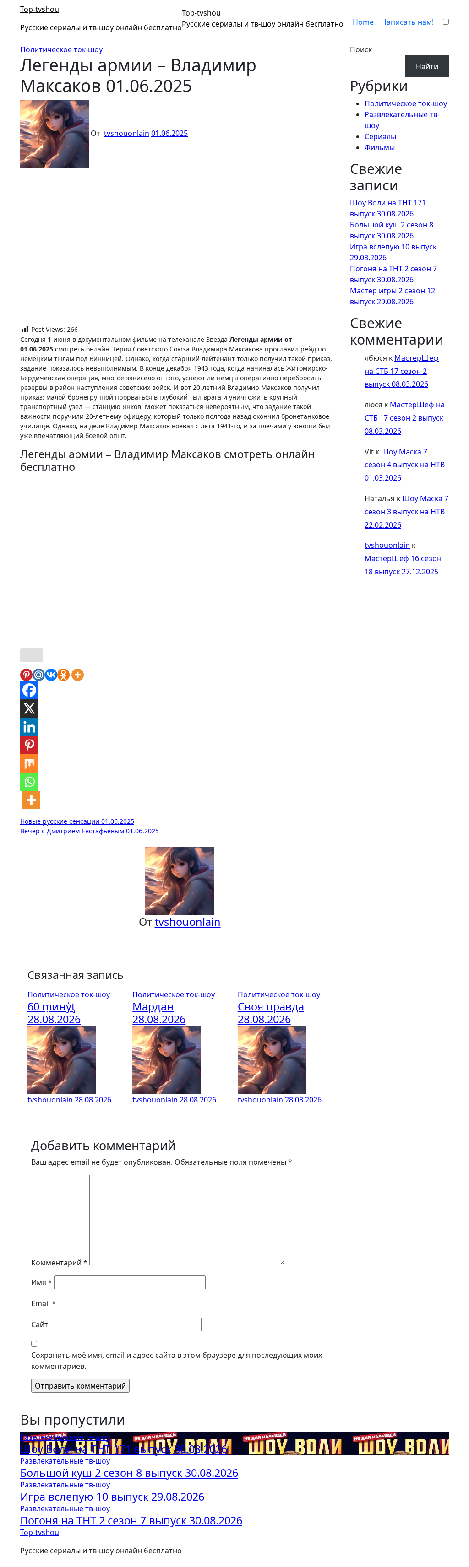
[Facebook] (29, 690)
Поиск (361, 49)
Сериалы (380, 136)
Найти (427, 66)
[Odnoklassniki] (63, 675)
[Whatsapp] (29, 782)
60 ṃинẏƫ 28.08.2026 (54, 1013)
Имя (41, 1282)
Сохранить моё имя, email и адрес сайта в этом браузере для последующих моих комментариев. (176, 1360)
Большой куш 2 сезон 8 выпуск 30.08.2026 (129, 1472)
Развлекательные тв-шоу (65, 1437)
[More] (78, 675)
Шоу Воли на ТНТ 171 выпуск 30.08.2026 (123, 1449)
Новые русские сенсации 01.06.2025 (77, 821)
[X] (29, 708)
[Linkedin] (29, 727)
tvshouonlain (126, 133)
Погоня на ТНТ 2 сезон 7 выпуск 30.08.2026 (131, 1520)
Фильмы (380, 147)
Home (363, 22)
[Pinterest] (26, 675)
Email (43, 1303)
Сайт (39, 1324)
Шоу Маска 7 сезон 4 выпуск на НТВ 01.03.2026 (405, 465)
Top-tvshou (39, 9)
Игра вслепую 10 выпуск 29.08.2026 (112, 1496)
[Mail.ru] (39, 675)
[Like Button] (31, 655)
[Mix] (29, 763)
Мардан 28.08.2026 (158, 1013)
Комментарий (59, 1263)
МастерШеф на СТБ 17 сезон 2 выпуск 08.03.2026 (402, 371)
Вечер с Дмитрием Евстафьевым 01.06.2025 (89, 831)
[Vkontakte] (51, 675)
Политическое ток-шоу (61, 49)
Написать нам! (407, 22)
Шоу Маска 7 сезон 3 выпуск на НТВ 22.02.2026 (406, 511)
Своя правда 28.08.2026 (271, 1013)
